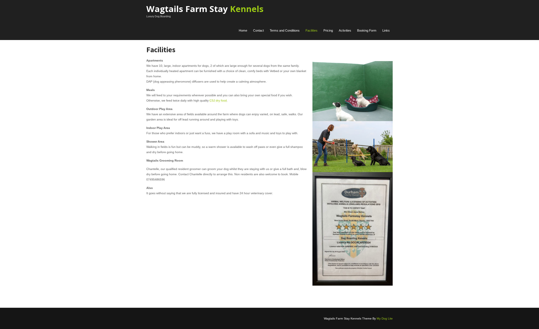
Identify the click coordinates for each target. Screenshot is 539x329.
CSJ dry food (218, 100)
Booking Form (366, 30)
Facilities (312, 30)
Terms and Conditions (285, 30)
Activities (345, 30)
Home (243, 30)
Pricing (328, 30)
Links (386, 30)
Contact (258, 30)
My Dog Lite (385, 318)
